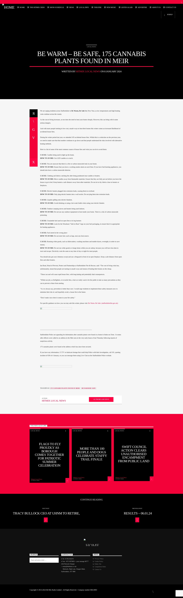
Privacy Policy (99, 559)
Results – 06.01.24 (138, 513)
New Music (111, 7)
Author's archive (101, 399)
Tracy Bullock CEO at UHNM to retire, (46, 513)
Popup (170, 14)
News (71, 7)
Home (22, 7)
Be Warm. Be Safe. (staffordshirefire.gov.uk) (103, 303)
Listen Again (127, 7)
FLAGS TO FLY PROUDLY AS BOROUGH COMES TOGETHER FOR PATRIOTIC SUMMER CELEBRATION (49, 454)
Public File (98, 564)
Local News (91, 47)
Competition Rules (100, 566)
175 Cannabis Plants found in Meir (65, 388)
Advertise (142, 7)
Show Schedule (57, 7)
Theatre (97, 7)
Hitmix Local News (88, 71)
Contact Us (171, 7)
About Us (156, 7)
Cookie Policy (99, 561)
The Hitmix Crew (37, 7)
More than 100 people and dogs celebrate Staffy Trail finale (91, 454)
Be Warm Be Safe (89, 388)
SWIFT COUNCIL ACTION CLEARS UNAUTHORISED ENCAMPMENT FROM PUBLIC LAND (133, 454)
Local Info (84, 7)
